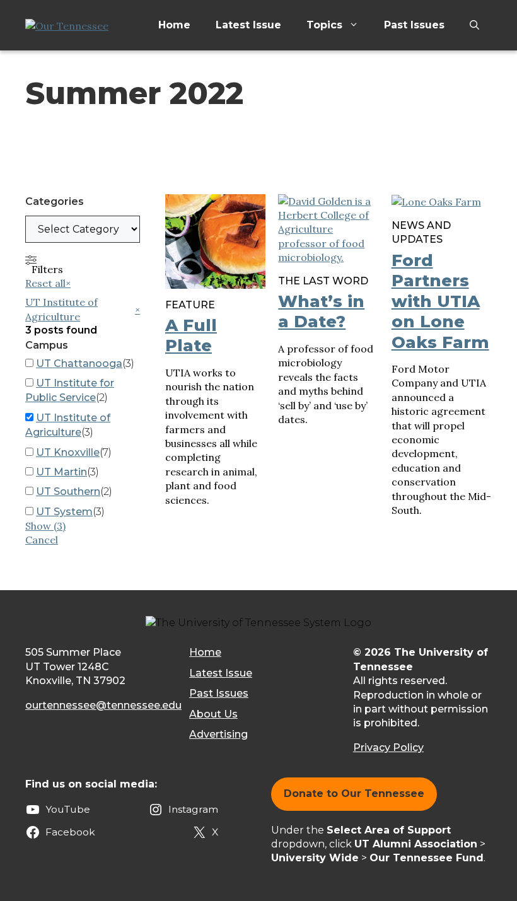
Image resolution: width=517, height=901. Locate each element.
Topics (324, 25)
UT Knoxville (68, 452)
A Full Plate (191, 335)
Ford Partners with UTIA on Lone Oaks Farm (440, 301)
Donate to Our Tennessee (354, 793)
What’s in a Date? (321, 311)
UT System (64, 512)
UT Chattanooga (79, 363)
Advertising (218, 734)
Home (174, 25)
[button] (474, 25)
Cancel (41, 539)
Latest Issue (248, 25)
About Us (213, 714)
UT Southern (68, 491)
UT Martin (61, 472)
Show (45, 526)
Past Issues (414, 25)
